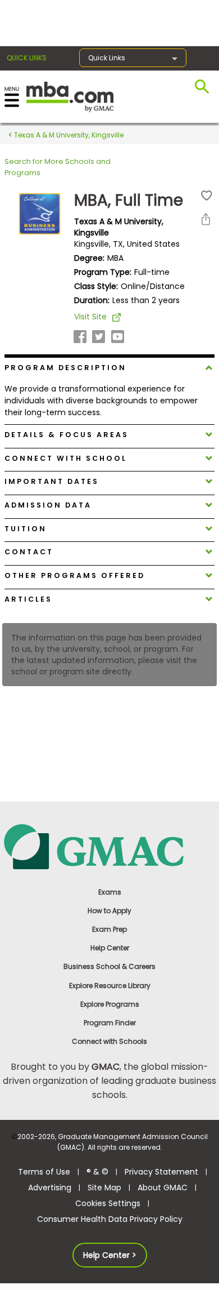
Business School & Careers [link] (109, 966)
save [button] (206, 195)
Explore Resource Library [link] (109, 985)
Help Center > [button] (109, 1255)
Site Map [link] (104, 1187)
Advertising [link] (49, 1187)
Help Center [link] (109, 948)
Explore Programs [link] (109, 1004)
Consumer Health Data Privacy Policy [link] (109, 1219)
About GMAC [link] (163, 1187)
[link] (109, 846)
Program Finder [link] (110, 1023)
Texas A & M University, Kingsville (68, 135)
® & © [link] (97, 1171)
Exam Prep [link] (109, 929)
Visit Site (90, 316)
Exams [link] (109, 892)
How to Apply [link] (109, 910)
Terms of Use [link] (44, 1171)
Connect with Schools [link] (109, 1041)
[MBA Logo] (69, 96)
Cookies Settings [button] (107, 1203)
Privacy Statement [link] (161, 1171)
